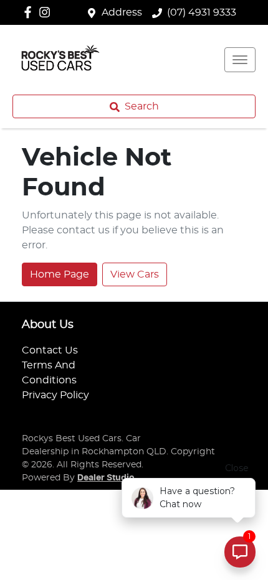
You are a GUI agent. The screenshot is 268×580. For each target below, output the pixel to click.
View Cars (134, 274)
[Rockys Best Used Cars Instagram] (47, 12)
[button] (240, 59)
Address (122, 12)
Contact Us (50, 350)
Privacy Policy (55, 395)
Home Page (59, 274)
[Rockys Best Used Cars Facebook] (30, 12)
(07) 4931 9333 (201, 12)
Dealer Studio (106, 478)
